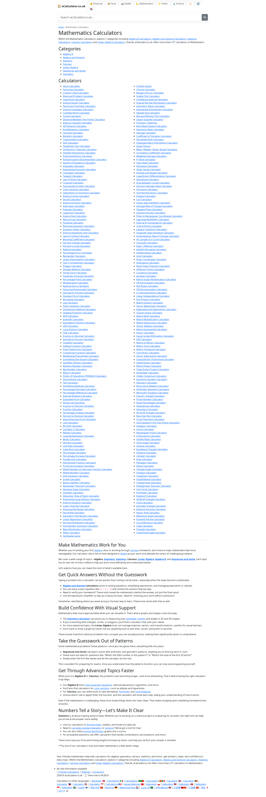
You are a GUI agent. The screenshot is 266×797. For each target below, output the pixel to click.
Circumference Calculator (149, 522)
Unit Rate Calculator (73, 446)
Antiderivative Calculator (149, 252)
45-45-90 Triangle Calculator (150, 412)
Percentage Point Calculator (77, 279)
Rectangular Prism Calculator (151, 432)
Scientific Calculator (73, 319)
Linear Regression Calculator (78, 519)
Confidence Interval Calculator (152, 99)
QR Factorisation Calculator (150, 282)
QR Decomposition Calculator (151, 289)
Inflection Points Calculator (150, 269)
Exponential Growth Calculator (79, 186)
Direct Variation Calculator (77, 306)
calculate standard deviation (86, 728)
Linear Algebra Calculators (111, 42)
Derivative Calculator (147, 166)
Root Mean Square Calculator (151, 126)
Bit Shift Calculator (72, 426)
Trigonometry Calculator (76, 139)
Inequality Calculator (74, 166)
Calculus (67, 64)
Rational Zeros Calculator (76, 286)
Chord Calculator (145, 429)
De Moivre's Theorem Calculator (80, 149)
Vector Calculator (145, 332)
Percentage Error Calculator (77, 252)
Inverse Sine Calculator (75, 216)
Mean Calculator (71, 532)
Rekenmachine (127, 787)
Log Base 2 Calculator (74, 429)
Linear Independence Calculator (153, 296)
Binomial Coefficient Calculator (79, 239)
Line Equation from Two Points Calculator (158, 422)
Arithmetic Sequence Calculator (152, 389)
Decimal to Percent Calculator (78, 339)
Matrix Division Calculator (149, 302)
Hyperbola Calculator (74, 99)
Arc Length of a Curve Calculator (153, 239)
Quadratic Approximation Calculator (155, 232)
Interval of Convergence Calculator (154, 222)
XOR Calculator (71, 316)
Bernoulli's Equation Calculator (152, 392)
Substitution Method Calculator (79, 309)
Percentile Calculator (74, 512)
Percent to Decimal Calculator (78, 416)
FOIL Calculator (71, 332)
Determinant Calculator (148, 362)
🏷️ (190, 3)
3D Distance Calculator (75, 126)
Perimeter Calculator (147, 492)
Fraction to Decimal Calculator (78, 336)
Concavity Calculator (147, 242)
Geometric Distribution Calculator (80, 516)
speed (123, 553)
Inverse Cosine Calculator (76, 196)
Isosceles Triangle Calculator (151, 506)
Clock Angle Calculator (148, 442)
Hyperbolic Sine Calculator (76, 146)
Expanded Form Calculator (77, 399)
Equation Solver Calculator (77, 229)
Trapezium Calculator (147, 476)
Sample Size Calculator (148, 112)
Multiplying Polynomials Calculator (81, 356)
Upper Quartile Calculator (149, 119)
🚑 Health (126, 3)
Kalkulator (151, 784)
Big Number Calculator (75, 369)
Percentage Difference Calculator (80, 392)
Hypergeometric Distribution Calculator (157, 142)
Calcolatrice (113, 780)
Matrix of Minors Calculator (150, 342)
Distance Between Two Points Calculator (84, 119)
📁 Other (163, 3)
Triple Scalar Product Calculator (152, 369)
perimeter (131, 618)
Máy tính (95, 787)
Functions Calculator (147, 189)
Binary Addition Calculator (76, 482)
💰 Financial (96, 3)
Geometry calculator (78, 618)
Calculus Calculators (81, 42)
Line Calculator (70, 422)
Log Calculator (70, 302)
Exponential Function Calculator (79, 169)
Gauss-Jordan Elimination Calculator (155, 336)
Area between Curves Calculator (153, 182)
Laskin (81, 787)
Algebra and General (74, 57)
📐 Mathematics (144, 3)
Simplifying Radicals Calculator (79, 386)
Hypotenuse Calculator (148, 406)
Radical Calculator (72, 249)
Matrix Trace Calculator (148, 346)
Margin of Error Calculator (150, 92)
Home (61, 27)
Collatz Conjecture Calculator (151, 376)
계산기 (62, 790)
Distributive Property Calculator (79, 462)
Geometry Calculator (147, 409)
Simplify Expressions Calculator (79, 152)
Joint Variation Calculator (76, 476)
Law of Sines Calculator (75, 179)
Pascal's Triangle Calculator (150, 396)
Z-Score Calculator (145, 89)
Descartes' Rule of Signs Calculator (81, 496)
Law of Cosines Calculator (76, 236)
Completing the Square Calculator (80, 359)
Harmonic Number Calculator (151, 379)
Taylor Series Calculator (148, 169)
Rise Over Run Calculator (149, 416)
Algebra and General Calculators (169, 38)
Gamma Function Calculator (151, 212)
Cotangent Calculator (74, 172)
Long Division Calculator (75, 329)
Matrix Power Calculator (149, 366)
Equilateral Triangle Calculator (152, 449)
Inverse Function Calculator (77, 202)
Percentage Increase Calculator (79, 456)
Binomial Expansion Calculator (79, 226)
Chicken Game (143, 86)
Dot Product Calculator (148, 299)
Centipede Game (71, 536)
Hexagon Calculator (146, 426)
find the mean (94, 724)
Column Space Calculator (149, 312)
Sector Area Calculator (148, 512)
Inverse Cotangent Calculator (78, 109)
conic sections (101, 688)
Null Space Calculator (147, 286)
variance (109, 728)
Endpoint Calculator (146, 496)
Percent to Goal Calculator (76, 246)
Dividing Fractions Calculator (78, 312)
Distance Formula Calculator (151, 509)
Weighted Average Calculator (151, 156)
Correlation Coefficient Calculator (153, 152)
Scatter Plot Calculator (148, 96)
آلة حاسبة (145, 787)
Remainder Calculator (74, 256)
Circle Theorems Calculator (150, 419)
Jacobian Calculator (146, 276)
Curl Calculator (144, 199)
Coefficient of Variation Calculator (154, 136)
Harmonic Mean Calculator (150, 129)
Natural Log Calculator (74, 219)
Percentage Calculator (74, 452)
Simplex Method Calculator (77, 269)
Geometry (68, 74)
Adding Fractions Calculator (77, 346)
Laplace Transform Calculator (151, 229)
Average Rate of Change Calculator (154, 206)
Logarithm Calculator (74, 212)
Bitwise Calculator (72, 432)
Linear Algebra (70, 67)
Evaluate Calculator (73, 209)
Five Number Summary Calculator (80, 526)
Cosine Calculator (72, 116)
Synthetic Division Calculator (78, 362)
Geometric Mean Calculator (150, 106)
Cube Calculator (144, 526)
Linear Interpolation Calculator (79, 259)
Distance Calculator (146, 452)
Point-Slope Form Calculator (77, 349)
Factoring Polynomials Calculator (80, 289)
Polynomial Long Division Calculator (81, 499)
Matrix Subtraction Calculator (151, 322)
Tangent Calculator (73, 176)
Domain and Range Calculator (152, 172)
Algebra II (68, 54)
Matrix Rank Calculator (148, 316)
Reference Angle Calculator (150, 516)
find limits (124, 691)
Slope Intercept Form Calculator (79, 419)
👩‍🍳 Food (111, 3)
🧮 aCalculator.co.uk (71, 6)
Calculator (172, 780)
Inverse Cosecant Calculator (77, 122)
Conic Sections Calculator (76, 189)
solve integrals (142, 691)
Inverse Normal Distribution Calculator (156, 102)
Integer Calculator (72, 266)
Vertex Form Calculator (75, 272)
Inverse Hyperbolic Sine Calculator (81, 232)
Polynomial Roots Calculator (77, 156)
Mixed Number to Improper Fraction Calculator (87, 469)
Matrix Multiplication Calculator (152, 319)
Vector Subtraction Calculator (151, 356)
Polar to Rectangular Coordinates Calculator (159, 216)
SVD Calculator (144, 339)
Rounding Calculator (73, 299)
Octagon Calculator (146, 472)
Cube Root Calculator (74, 449)
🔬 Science (178, 3)
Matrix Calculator (72, 372)
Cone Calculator (144, 502)
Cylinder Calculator (146, 456)
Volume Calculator (146, 446)
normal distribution (93, 731)
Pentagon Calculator (147, 462)
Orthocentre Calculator (148, 436)
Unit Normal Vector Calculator (152, 192)
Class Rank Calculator (147, 162)
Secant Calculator (72, 199)
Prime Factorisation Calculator (79, 466)
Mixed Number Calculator (76, 472)
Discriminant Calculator (75, 379)
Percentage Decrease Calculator (80, 389)
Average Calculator (146, 132)
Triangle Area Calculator (148, 482)
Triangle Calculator (146, 529)
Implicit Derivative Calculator (151, 249)
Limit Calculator (144, 256)
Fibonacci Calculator (146, 382)
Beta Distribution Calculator (77, 529)
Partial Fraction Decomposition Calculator (85, 159)
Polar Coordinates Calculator (151, 259)
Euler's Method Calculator (150, 246)
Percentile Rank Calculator (150, 139)
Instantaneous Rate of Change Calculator (157, 236)
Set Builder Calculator (147, 372)
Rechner (109, 787)
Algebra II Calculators (140, 38)
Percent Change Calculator (77, 242)
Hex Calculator (70, 382)
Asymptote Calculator (147, 179)
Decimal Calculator (73, 442)
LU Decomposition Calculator (151, 292)
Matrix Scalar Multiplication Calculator (156, 279)
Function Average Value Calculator (154, 186)
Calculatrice (112, 784)
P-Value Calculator (145, 159)
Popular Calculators (69, 772)
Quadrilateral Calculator (149, 479)
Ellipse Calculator (145, 466)
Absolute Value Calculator (76, 489)
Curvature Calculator (147, 272)
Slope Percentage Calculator (151, 402)
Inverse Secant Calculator (76, 102)
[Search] (205, 17)
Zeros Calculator (71, 86)
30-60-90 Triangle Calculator (150, 499)
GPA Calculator (70, 326)
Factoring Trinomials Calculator (79, 106)
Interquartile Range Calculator (79, 509)
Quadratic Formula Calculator (78, 276)
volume (141, 618)
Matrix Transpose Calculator (151, 349)
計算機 (177, 787)
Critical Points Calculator (149, 226)
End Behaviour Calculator (76, 129)
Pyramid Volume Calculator (150, 519)
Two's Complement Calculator (78, 262)
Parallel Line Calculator (75, 459)
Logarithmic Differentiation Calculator (156, 176)
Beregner (97, 780)
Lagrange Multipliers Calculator (152, 219)
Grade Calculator (72, 479)
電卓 (203, 787)
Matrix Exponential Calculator (151, 329)
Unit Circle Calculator (147, 489)
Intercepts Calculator (74, 206)
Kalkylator (67, 787)
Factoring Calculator (73, 89)
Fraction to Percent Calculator (78, 406)
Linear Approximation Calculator (153, 202)
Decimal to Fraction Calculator (78, 292)
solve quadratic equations (98, 684)
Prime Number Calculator (149, 399)
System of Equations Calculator (79, 162)
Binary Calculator (72, 439)
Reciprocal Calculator (74, 402)
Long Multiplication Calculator (78, 436)
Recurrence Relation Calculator (152, 386)
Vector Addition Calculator (150, 326)
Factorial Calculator (73, 132)
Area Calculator (144, 459)
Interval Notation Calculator (77, 396)
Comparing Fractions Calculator (79, 352)
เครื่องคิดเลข (161, 787)
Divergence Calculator (147, 262)
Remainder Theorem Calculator (79, 486)
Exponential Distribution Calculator (154, 109)
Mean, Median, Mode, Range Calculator (156, 149)
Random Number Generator (78, 366)
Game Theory (143, 146)
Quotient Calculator (73, 492)
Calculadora (131, 780)
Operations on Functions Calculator (81, 192)
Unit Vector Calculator (147, 352)
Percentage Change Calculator (79, 412)
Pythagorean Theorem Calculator (153, 486)
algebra (98, 550)
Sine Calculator (71, 142)
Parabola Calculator (73, 222)
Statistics (67, 60)
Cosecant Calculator (73, 182)
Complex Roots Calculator (76, 112)
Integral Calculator (146, 196)
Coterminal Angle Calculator (151, 532)
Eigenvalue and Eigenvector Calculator (156, 309)
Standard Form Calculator (76, 296)
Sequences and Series (74, 70)
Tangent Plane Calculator (149, 209)
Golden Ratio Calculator (148, 439)
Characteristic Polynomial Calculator (155, 359)
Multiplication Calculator (76, 282)
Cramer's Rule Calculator (76, 92)
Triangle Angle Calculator (149, 469)
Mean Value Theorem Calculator (153, 266)
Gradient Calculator (73, 342)
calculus (134, 550)
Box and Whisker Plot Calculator (153, 116)
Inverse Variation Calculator (77, 502)
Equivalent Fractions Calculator (79, 322)
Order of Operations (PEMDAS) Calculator (85, 376)
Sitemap (86, 772)
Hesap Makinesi (132, 784)
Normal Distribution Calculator (79, 522)
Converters (98, 772)
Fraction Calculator (73, 409)
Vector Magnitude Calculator (151, 306)
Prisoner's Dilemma (146, 122)
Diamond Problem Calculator (78, 96)
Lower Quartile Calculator (76, 506)
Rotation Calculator (73, 136)
